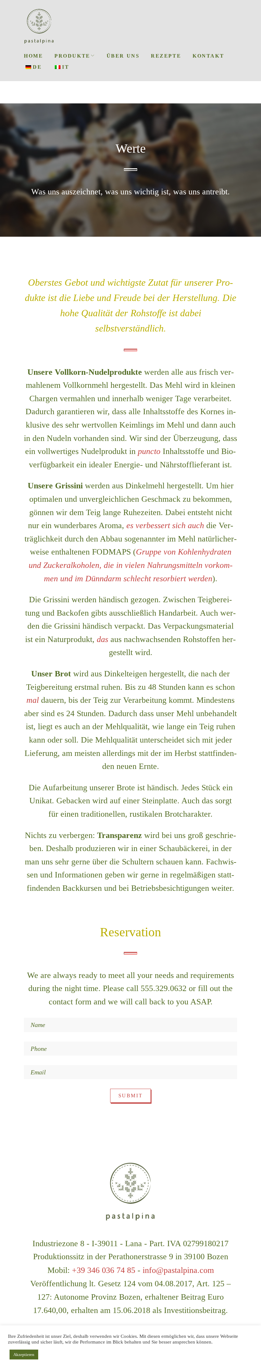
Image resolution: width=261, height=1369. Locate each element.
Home (33, 56)
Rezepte (166, 56)
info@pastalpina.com (178, 1270)
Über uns (123, 56)
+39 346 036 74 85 (103, 1270)
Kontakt (208, 56)
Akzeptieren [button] (23, 1354)
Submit (130, 1095)
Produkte (72, 56)
